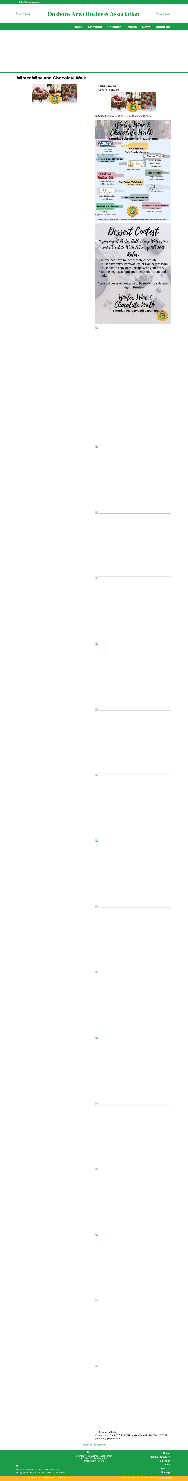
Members (95, 27)
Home (78, 27)
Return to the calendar (94, 1444)
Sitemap (165, 1472)
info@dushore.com (94, 1460)
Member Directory (160, 1457)
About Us (163, 27)
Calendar (114, 27)
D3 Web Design (165, 1477)
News (146, 27)
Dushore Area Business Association (93, 13)
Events (131, 27)
